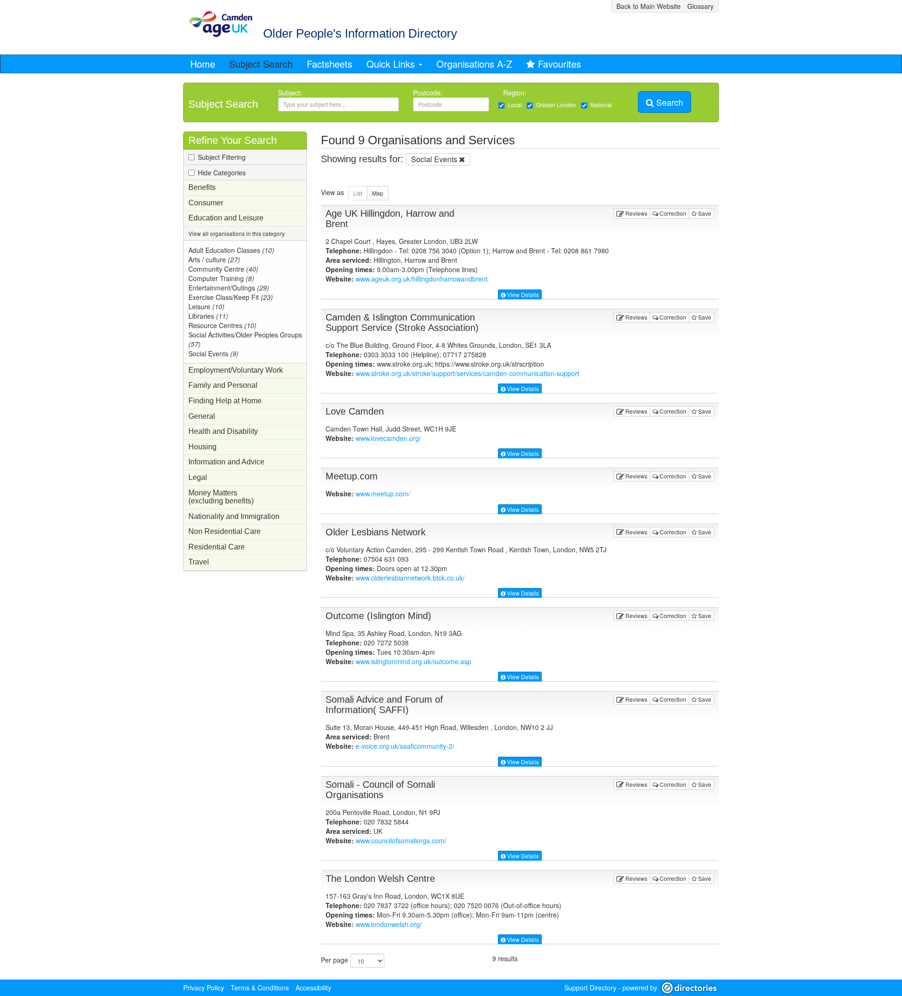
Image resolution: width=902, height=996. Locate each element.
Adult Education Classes (231, 250)
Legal (197, 477)
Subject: (290, 92)
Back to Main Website (648, 6)
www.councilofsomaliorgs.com (401, 840)
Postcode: (428, 92)
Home (202, 64)
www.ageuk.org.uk (422, 278)
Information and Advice (226, 462)
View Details (522, 294)
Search (668, 102)
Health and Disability (223, 431)
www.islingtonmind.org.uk (413, 661)
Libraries (208, 316)
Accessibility (313, 987)
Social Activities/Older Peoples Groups (245, 339)
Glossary (700, 6)
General (201, 416)
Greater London (556, 105)
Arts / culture (214, 259)
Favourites (559, 64)
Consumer (205, 203)
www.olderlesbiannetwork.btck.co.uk (410, 577)
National (601, 105)
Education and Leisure (226, 218)
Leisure (206, 306)
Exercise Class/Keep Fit (230, 297)
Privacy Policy (203, 987)
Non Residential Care (224, 531)
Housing (202, 447)
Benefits (202, 187)
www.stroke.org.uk (467, 373)
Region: (515, 92)
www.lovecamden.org (388, 438)
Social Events (213, 353)
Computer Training (221, 278)
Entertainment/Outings (228, 287)
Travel (198, 562)
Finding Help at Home (225, 401)
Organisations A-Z (474, 64)
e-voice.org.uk (405, 746)
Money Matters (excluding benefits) (221, 497)
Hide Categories (222, 172)
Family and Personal (222, 385)
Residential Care (216, 547)
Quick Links (392, 64)
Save (704, 213)
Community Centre (223, 269)
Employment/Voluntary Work (235, 370)
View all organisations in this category (236, 233)
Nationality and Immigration (234, 516)
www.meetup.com (383, 493)
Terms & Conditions (260, 987)
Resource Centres (222, 325)
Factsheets (329, 64)
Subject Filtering (222, 157)
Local (515, 105)
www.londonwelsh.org (389, 924)
